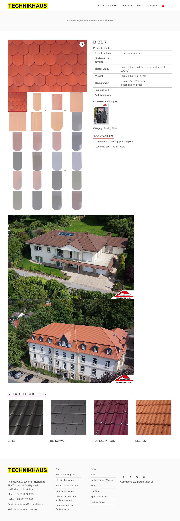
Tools (93, 474)
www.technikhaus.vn (27, 509)
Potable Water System (67, 485)
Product (113, 5)
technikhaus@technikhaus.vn (29, 504)
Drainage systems (65, 491)
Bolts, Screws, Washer (102, 480)
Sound (94, 485)
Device (94, 469)
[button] (82, 44)
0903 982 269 (103, 147)
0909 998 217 (103, 141)
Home (100, 5)
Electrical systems (65, 480)
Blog (140, 5)
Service (127, 5)
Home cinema (98, 502)
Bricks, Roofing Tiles (83, 21)
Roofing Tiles (100, 21)
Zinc (58, 469)
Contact (152, 5)
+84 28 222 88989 (24, 494)
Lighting (95, 491)
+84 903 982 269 (24, 499)
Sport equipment (99, 496)
